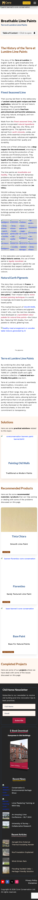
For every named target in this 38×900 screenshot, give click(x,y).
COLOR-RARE (29, 307)
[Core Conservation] (7, 3)
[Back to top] (33, 895)
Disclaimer (32, 883)
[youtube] (2, 882)
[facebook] (7, 882)
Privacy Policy (31, 880)
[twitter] (12, 882)
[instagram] (17, 882)
